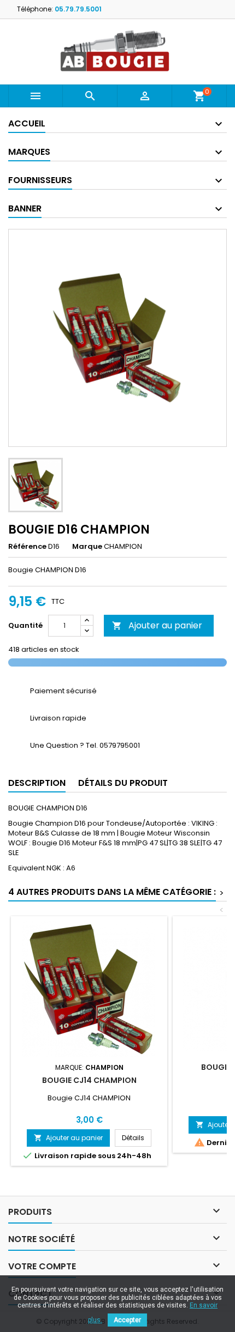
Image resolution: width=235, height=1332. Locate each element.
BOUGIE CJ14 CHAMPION (89, 1080)
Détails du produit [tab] (123, 783)
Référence (27, 547)
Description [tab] (37, 783)
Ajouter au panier (157, 625)
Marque (87, 547)
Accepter (127, 1320)
